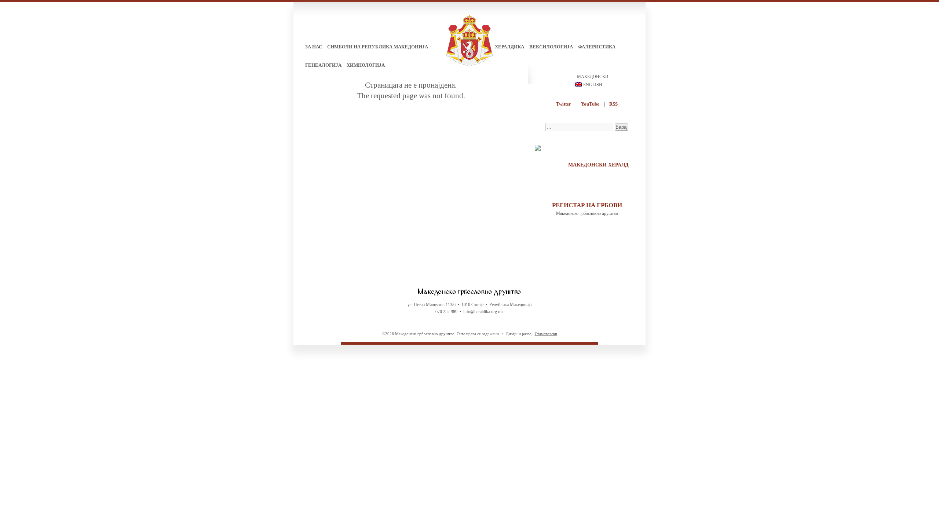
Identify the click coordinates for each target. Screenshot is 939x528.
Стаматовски (546, 333)
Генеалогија (323, 65)
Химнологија (366, 65)
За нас (313, 47)
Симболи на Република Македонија (377, 47)
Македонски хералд (598, 165)
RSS (613, 104)
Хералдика (509, 47)
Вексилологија (551, 47)
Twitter (563, 104)
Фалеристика (596, 47)
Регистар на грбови (587, 205)
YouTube (590, 104)
